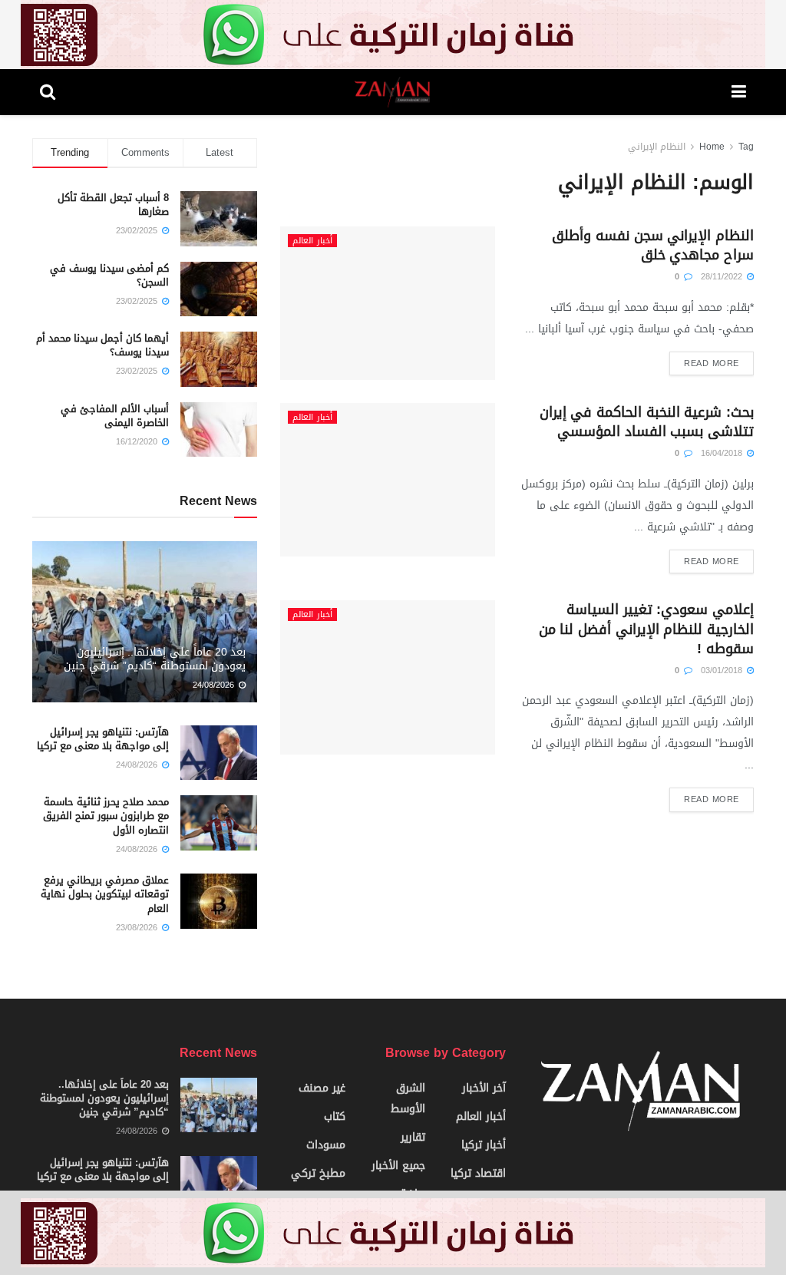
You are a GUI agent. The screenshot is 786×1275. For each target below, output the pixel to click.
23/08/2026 (138, 928)
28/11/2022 (723, 277)
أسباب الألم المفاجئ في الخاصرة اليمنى (115, 415)
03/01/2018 (723, 670)
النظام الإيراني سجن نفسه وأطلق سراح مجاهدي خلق (653, 245)
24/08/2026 (215, 685)
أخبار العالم (312, 240)
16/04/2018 (723, 453)
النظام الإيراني (656, 146)
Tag (746, 146)
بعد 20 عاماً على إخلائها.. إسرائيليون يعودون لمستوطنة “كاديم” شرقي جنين (155, 659)
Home (712, 146)
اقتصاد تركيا (478, 1173)
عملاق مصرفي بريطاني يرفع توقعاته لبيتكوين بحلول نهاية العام (105, 893)
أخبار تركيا (483, 1145)
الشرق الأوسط (408, 1098)
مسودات (325, 1145)
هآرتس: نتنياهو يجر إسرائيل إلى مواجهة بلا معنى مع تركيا (103, 738)
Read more (711, 363)
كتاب (334, 1116)
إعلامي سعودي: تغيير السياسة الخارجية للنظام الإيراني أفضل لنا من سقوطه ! (646, 628)
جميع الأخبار (398, 1165)
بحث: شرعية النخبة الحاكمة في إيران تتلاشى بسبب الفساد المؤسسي (647, 421)
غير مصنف (322, 1088)
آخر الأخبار (484, 1088)
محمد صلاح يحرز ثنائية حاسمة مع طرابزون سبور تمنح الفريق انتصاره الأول (106, 815)
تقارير (413, 1137)
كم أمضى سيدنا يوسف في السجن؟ (109, 275)
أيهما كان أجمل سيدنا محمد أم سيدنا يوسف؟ (102, 345)
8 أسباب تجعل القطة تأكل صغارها (113, 204)
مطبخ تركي (318, 1173)
